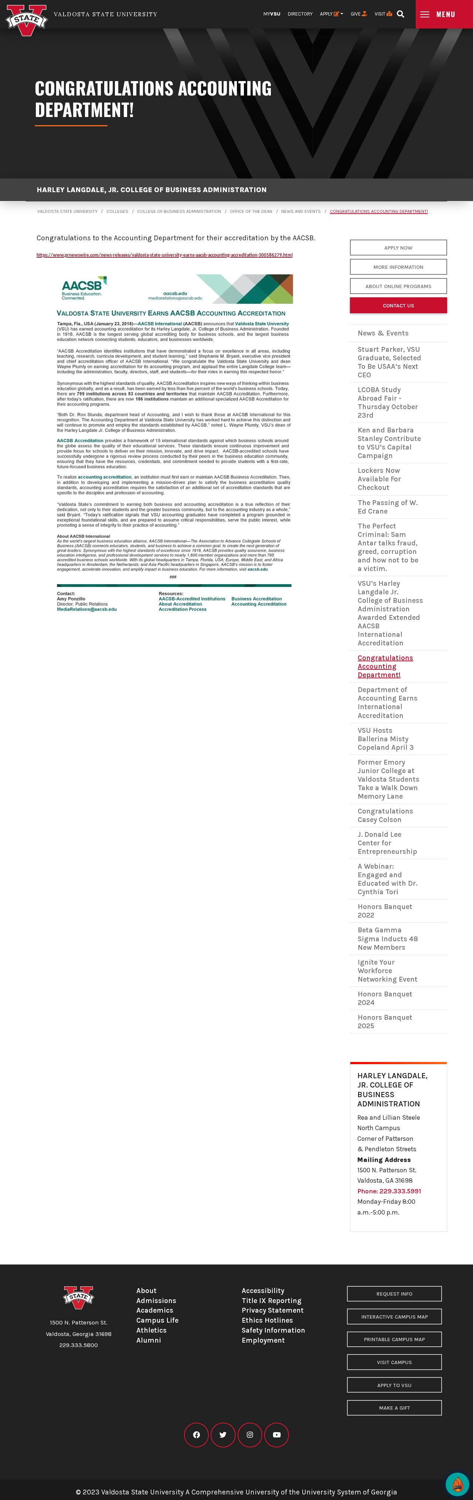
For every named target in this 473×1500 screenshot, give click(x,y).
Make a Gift (394, 1408)
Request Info (394, 1294)
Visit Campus (394, 1362)
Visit (381, 14)
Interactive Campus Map (394, 1317)
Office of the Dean (251, 211)
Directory (300, 14)
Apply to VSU (394, 1385)
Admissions (156, 1300)
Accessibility (263, 1290)
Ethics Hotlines (267, 1320)
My (271, 14)
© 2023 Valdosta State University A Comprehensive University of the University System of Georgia (236, 1492)
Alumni (148, 1340)
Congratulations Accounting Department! (379, 211)
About (146, 1290)
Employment (263, 1340)
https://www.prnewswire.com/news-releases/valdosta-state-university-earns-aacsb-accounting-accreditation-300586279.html (165, 255)
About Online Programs (398, 286)
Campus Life (157, 1320)
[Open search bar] (400, 11)
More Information (398, 267)
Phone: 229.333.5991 (389, 1191)
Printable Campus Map (394, 1339)
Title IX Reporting (272, 1300)
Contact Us (398, 306)
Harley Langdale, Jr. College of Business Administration (152, 190)
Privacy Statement (273, 1310)
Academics (154, 1310)
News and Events (301, 211)
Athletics (151, 1330)
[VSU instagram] (250, 1435)
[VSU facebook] (196, 1435)
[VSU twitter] (223, 1435)
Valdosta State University (67, 211)
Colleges (117, 211)
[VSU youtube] (276, 1435)
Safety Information (273, 1330)
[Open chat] (457, 1484)
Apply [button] (327, 14)
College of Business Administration (179, 211)
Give (356, 14)
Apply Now (398, 248)
